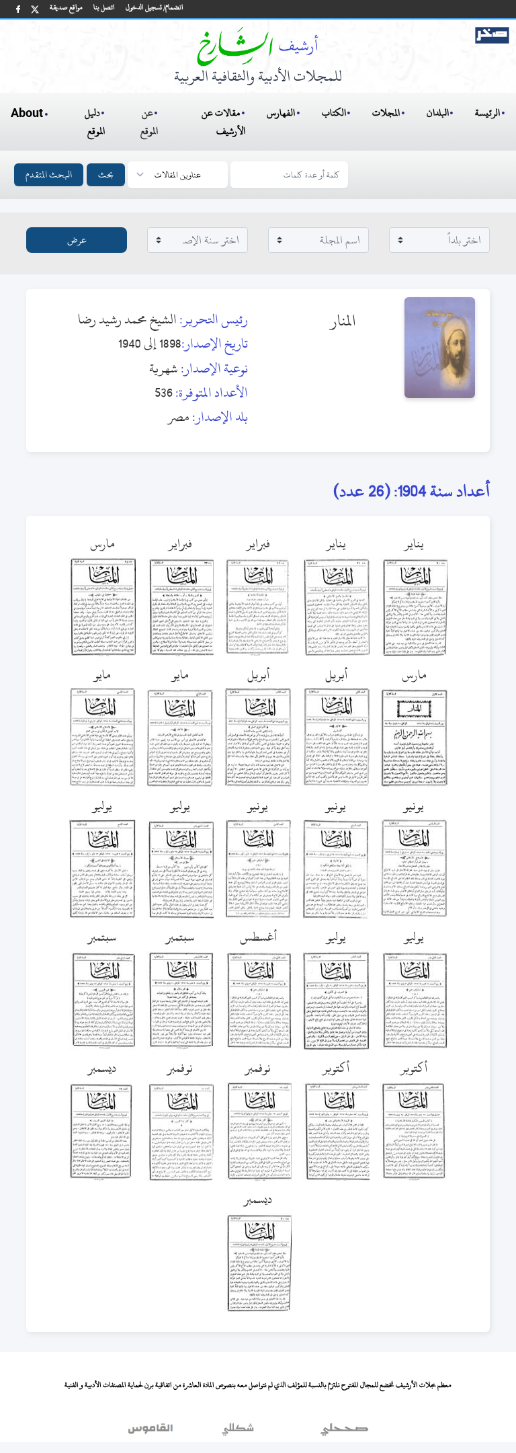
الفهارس (281, 113)
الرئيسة (487, 113)
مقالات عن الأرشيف (223, 122)
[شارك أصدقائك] (18, 9)
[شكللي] (238, 1432)
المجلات (386, 113)
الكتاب (334, 113)
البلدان (438, 113)
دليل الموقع (95, 122)
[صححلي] (344, 1432)
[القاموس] (152, 1432)
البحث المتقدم (49, 174)
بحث (106, 174)
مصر (178, 416)
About (27, 114)
